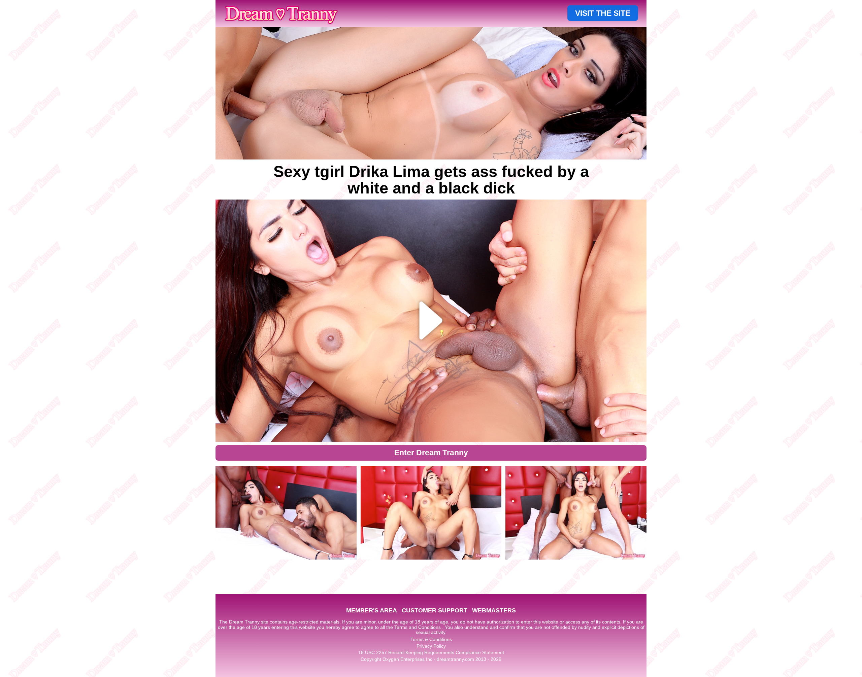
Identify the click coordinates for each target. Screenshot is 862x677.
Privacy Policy (431, 646)
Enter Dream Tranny (431, 452)
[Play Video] (431, 321)
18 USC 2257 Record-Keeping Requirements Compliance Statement (431, 652)
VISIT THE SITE (602, 13)
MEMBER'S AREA (371, 610)
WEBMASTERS (494, 610)
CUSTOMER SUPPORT (434, 610)
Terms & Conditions (431, 639)
